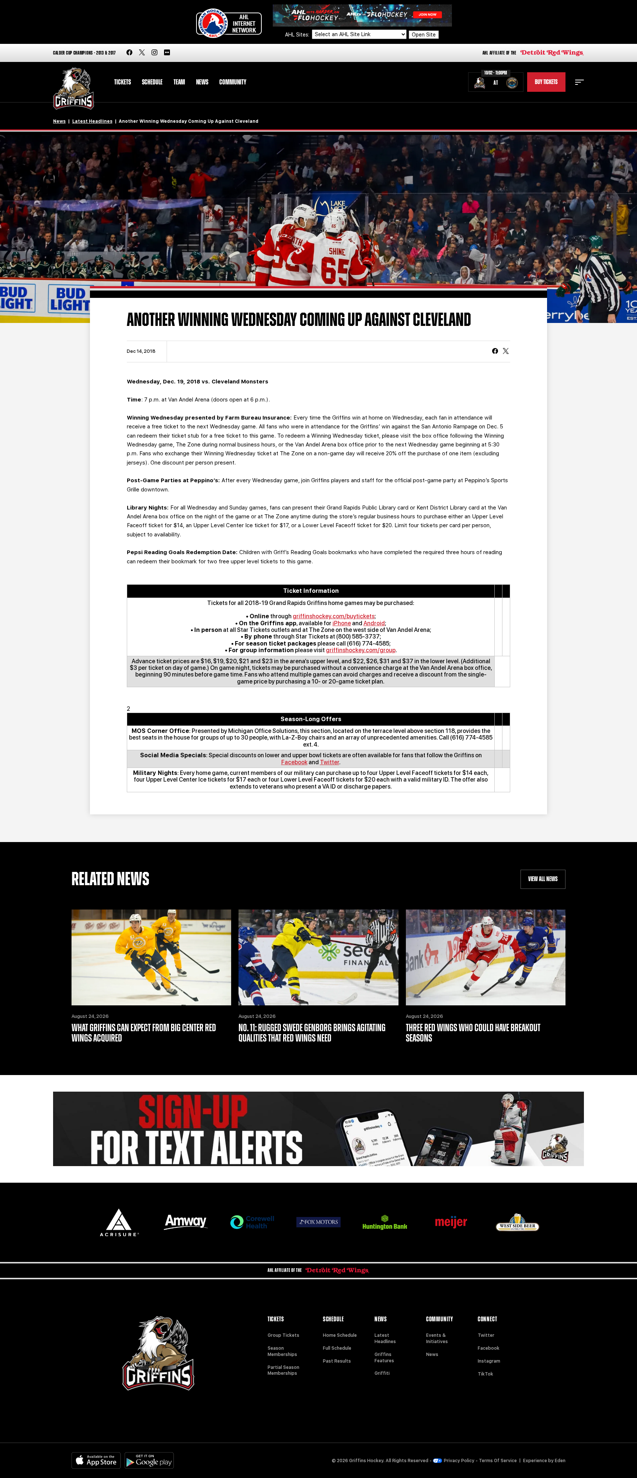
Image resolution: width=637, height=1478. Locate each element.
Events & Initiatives (437, 1338)
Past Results (337, 1361)
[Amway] (186, 1222)
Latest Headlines (92, 121)
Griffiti (382, 1373)
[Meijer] (451, 1222)
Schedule (152, 82)
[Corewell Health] (252, 1222)
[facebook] (129, 53)
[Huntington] (385, 1222)
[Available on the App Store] (96, 1460)
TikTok (485, 1374)
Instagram (489, 1361)
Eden (560, 1460)
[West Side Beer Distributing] (517, 1222)
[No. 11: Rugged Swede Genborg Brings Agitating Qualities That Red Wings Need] (318, 957)
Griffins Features (384, 1357)
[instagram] (154, 53)
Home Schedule (340, 1335)
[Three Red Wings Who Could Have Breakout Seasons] (485, 957)
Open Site (424, 35)
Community (232, 82)
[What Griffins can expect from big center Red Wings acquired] (151, 957)
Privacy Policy (459, 1460)
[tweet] (505, 352)
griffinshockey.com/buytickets (334, 616)
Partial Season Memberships (283, 1370)
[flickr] (167, 53)
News (202, 82)
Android (374, 623)
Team (179, 82)
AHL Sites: (298, 35)
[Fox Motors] (318, 1222)
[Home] (73, 88)
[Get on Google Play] (149, 1460)
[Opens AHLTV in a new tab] (362, 14)
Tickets (122, 82)
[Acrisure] (119, 1222)
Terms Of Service (498, 1460)
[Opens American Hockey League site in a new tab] (229, 23)
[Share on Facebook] (495, 352)
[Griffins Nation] (318, 1129)
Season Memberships (282, 1351)
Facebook (294, 762)
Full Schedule (337, 1348)
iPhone (342, 623)
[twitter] (142, 53)
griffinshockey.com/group (361, 650)
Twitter (329, 762)
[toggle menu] (579, 82)
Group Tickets (283, 1335)
